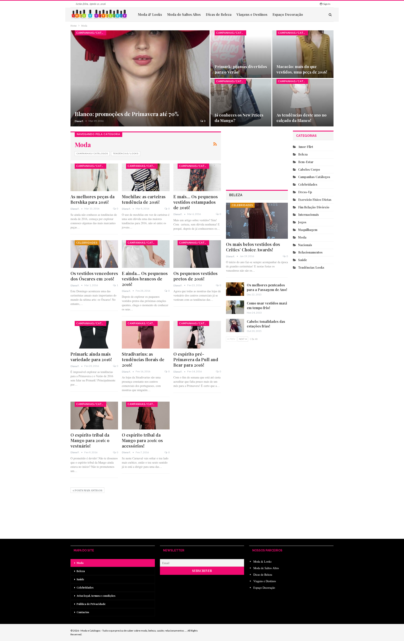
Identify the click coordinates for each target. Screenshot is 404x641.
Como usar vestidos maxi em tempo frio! (267, 305)
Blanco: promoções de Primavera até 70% (127, 114)
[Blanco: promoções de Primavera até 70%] (140, 78)
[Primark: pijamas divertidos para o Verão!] (241, 54)
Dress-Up (305, 192)
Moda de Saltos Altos (184, 14)
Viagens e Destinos (252, 14)
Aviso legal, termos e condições (96, 595)
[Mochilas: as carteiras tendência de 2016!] (145, 177)
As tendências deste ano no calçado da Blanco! (301, 117)
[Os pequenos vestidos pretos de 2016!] (197, 254)
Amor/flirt (305, 147)
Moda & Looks (150, 14)
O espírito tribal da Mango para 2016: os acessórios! (142, 440)
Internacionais (308, 215)
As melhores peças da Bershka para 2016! (92, 199)
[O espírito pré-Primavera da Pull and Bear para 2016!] (197, 335)
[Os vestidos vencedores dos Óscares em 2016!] (94, 254)
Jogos (302, 222)
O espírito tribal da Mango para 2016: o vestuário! (89, 440)
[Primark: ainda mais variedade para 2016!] (94, 335)
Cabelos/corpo (309, 170)
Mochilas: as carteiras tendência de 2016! (144, 199)
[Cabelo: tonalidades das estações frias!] (235, 325)
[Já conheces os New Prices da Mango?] (241, 103)
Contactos (83, 612)
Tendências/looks (125, 153)
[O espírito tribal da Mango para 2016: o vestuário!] (94, 415)
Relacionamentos (310, 252)
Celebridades (87, 242)
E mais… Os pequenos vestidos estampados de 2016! (195, 202)
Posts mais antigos (88, 490)
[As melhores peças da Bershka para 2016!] (94, 177)
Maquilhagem (307, 230)
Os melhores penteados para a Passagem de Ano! (267, 287)
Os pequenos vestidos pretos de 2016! (195, 276)
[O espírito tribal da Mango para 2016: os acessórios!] (145, 415)
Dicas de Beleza (218, 14)
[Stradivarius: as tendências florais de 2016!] (145, 335)
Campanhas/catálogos (91, 32)
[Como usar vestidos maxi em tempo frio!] (235, 307)
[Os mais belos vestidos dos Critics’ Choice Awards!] (257, 221)
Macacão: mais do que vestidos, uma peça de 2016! (301, 69)
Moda (302, 237)
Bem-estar (306, 162)
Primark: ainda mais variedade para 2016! (91, 356)
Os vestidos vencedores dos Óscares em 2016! (94, 276)
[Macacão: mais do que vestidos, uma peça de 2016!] (303, 54)
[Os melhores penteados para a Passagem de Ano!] (235, 289)
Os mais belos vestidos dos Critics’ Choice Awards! (253, 246)
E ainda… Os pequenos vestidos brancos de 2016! (145, 278)
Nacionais (305, 245)
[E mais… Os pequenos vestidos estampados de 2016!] (197, 177)
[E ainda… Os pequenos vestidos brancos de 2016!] (145, 254)
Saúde (302, 260)
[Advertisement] (257, 469)
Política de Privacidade (91, 604)
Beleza (303, 154)
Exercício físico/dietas (314, 200)
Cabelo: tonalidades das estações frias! (266, 323)
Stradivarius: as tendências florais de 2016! (143, 359)
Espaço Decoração (287, 14)
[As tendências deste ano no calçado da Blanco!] (303, 103)
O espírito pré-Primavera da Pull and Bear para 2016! (195, 359)
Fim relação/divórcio (313, 207)
